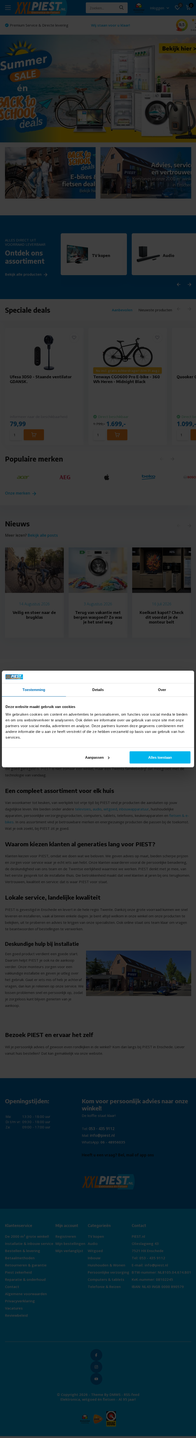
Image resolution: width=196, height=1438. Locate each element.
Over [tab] (162, 690)
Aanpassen (94, 757)
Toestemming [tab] (33, 690)
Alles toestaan (160, 757)
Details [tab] (98, 690)
